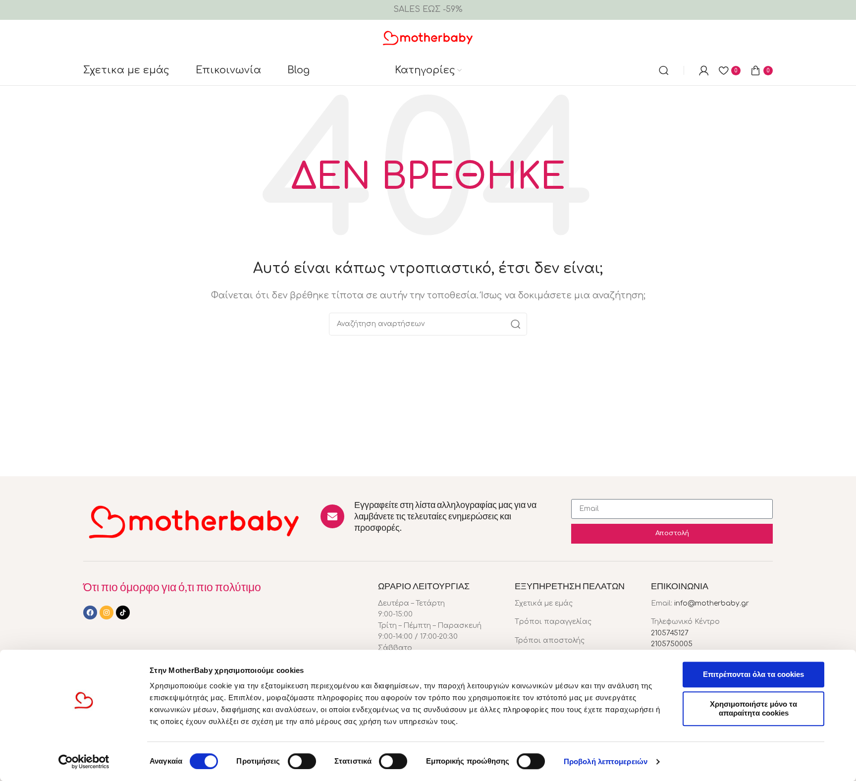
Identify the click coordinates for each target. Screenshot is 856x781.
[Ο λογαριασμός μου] (704, 70)
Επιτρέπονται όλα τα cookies (753, 674)
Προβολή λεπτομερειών (605, 761)
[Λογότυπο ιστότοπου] (428, 37)
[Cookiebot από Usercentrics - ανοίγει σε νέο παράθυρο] (84, 761)
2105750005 (672, 644)
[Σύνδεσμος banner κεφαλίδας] (428, 10)
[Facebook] (90, 612)
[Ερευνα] (664, 70)
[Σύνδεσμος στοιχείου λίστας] (576, 603)
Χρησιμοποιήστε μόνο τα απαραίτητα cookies (753, 708)
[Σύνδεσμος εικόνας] (194, 520)
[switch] (302, 761)
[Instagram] (106, 612)
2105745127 (670, 633)
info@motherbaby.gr (711, 603)
